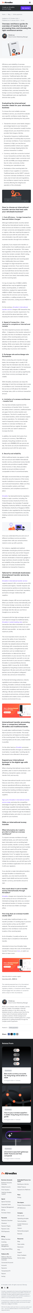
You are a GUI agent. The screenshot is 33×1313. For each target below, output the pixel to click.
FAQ (18, 1249)
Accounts (4, 1265)
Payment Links (5, 1229)
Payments (4, 1268)
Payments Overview (6, 1220)
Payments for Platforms (23, 1189)
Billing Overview (5, 1239)
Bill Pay (3, 1210)
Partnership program (23, 1231)
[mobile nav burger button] (29, 2)
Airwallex (5, 496)
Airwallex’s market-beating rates (12, 622)
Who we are (20, 1215)
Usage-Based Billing (6, 1249)
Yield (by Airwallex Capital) (6, 1193)
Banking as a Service (23, 1184)
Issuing (3, 1276)
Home (3, 14)
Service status (21, 1258)
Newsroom (20, 1247)
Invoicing (3, 1242)
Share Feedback (21, 1255)
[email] (17, 1034)
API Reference (21, 1208)
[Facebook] (2, 1287)
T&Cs (9, 1303)
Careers (19, 1228)
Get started (25, 8)
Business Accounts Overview (6, 1183)
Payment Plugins (5, 1226)
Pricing (19, 1197)
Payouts (3, 1273)
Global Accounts (5, 1187)
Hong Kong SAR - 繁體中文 (9, 979)
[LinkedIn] (7, 1287)
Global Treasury (21, 1187)
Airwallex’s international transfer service (14, 581)
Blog (9, 14)
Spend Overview (6, 1201)
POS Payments (5, 1231)
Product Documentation (24, 1205)
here (18, 951)
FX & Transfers (5, 1190)
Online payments (17, 14)
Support (19, 1252)
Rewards (19, 1234)
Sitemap (24, 1284)
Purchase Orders (6, 1212)
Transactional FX (5, 1271)
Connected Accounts (7, 1262)
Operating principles (23, 1218)
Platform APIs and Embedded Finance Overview (6, 1258)
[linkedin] (14, 1034)
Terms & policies (21, 1221)
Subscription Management (5, 1245)
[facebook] (9, 1034)
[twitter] (12, 1034)
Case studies (20, 1244)
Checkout (4, 1223)
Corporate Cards (6, 1204)
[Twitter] (4, 1287)
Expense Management (7, 1207)
